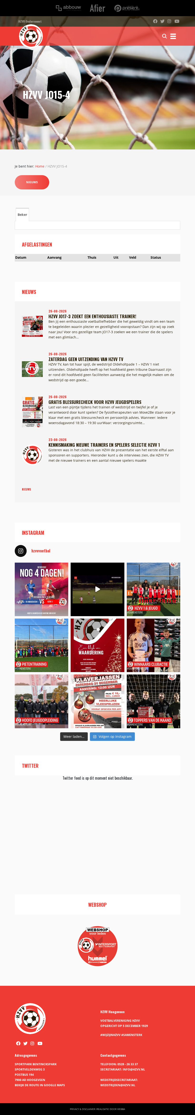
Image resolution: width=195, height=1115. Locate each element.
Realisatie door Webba (111, 1109)
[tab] (22, 214)
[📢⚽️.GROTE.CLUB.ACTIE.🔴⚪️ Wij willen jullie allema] (153, 645)
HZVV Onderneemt (30, 21)
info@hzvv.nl (134, 1069)
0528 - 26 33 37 (127, 1064)
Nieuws (32, 182)
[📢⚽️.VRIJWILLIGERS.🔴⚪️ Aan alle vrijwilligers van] (97, 645)
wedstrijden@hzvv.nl (117, 1085)
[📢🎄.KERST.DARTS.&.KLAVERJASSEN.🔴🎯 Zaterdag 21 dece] (97, 701)
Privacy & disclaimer (82, 1109)
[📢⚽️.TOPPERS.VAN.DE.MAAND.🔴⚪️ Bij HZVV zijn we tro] (153, 701)
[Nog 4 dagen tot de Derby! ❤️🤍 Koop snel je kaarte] (41, 589)
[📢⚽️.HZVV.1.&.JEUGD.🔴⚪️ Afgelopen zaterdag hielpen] (153, 589)
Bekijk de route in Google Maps (40, 1085)
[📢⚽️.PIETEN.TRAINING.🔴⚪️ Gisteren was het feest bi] (41, 645)
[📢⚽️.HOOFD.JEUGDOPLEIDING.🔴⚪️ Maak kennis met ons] (41, 701)
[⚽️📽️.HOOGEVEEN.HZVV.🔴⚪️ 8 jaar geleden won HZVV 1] (97, 589)
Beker (22, 214)
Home (39, 166)
